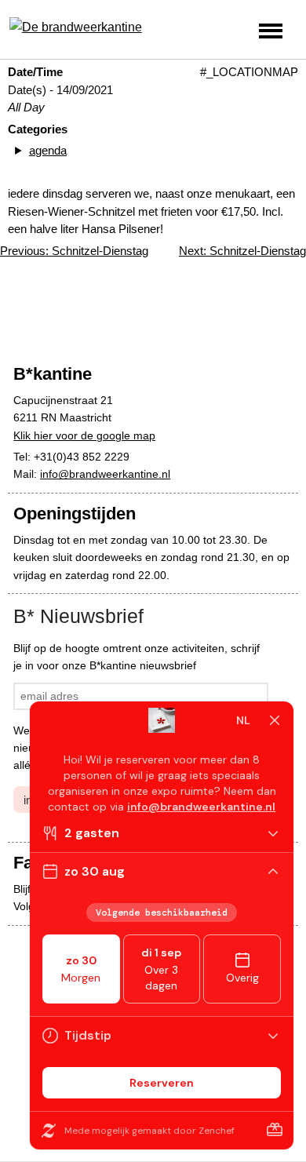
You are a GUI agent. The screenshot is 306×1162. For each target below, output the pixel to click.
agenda (48, 150)
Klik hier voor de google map (84, 435)
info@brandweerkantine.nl (105, 474)
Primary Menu (270, 31)
